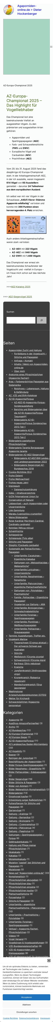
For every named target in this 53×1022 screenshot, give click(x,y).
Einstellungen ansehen (27, 1012)
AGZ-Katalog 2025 (20, 286)
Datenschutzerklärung (29, 1018)
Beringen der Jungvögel (21, 758)
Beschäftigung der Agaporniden (25, 761)
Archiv (12, 726)
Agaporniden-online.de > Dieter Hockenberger (29, 9)
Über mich (19, 371)
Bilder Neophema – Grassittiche (25, 768)
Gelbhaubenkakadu (19, 841)
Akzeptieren (26, 997)
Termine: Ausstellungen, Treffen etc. (27, 635)
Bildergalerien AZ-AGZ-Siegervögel (27, 454)
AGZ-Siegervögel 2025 (20, 296)
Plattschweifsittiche (19, 894)
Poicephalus (15, 897)
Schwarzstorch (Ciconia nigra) (30, 660)
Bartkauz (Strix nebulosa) (27, 663)
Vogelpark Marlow (18, 639)
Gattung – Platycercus (20, 827)
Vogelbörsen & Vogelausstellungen (26, 942)
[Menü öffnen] (51, 46)
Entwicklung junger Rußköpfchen (26, 800)
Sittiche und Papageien (20, 541)
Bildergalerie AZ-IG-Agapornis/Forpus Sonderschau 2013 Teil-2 (30, 434)
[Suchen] (41, 320)
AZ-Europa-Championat (21, 733)
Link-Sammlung (16, 510)
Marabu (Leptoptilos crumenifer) (25, 513)
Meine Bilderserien (18, 517)
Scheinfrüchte (16, 531)
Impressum (45, 1018)
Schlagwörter (16, 534)
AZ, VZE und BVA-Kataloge (23, 395)
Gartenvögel (15, 810)
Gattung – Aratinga (18, 814)
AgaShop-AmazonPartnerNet (24, 723)
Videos (12, 935)
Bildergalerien (16, 793)
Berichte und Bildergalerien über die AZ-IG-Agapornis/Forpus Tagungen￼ (30, 413)
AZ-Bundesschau (17, 730)
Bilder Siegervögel (18, 779)
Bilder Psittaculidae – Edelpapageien (27, 772)
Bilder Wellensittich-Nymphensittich (27, 789)
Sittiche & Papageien (19, 901)
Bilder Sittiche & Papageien (23, 782)
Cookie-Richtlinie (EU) (20, 472)
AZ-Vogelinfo (15, 751)
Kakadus (13, 855)
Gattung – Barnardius (19, 817)
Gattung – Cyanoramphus (22, 824)
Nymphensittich (17, 876)
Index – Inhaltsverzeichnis (22, 493)
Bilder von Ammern (18, 786)
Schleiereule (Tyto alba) (21, 538)
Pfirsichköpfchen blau (20, 883)
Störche (18, 653)
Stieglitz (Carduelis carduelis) (24, 545)
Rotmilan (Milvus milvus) (21, 527)
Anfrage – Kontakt (23, 360)
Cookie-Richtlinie (10, 1018)
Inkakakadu (14, 852)
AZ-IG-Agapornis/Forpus (21, 399)
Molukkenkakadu (17, 859)
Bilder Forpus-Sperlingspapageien (26, 765)
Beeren (12, 754)
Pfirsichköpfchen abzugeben (23, 880)
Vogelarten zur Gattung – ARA (29, 604)
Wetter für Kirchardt (19, 698)
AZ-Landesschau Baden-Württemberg (28, 744)
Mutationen (14, 869)
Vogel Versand (16, 939)
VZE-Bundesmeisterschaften (23, 946)
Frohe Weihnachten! (19, 479)
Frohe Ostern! (16, 475)
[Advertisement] (26, 46)
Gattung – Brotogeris (19, 821)
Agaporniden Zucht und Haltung (25, 350)
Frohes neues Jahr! (18, 482)
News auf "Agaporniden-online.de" (26, 873)
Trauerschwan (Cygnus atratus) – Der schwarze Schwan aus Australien (31, 646)
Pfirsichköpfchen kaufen (21, 890)
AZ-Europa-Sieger (18, 737)
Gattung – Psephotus (19, 831)
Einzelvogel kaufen (18, 796)
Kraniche (18, 667)
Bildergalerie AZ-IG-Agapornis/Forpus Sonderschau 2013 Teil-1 (30, 423)
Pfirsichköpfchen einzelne (22, 887)
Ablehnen (26, 1005)
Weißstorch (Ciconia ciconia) (29, 656)
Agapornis (14, 719)
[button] (49, 960)
